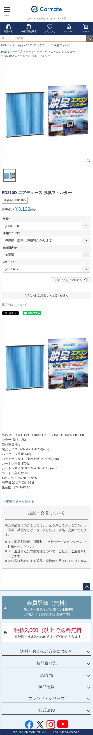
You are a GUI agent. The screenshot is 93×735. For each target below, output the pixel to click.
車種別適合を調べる (20, 501)
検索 (89, 38)
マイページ (68, 31)
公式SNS (46, 710)
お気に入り (50, 31)
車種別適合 (11, 247)
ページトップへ (86, 586)
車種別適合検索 (29, 31)
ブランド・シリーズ (46, 698)
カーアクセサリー (37, 51)
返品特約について (14, 304)
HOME (5, 45)
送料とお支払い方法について (46, 651)
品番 (7, 218)
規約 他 (46, 675)
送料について (12, 233)
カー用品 (17, 45)
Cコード (9, 262)
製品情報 (46, 686)
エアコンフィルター (63, 51)
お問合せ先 (46, 663)
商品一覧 (8, 31)
